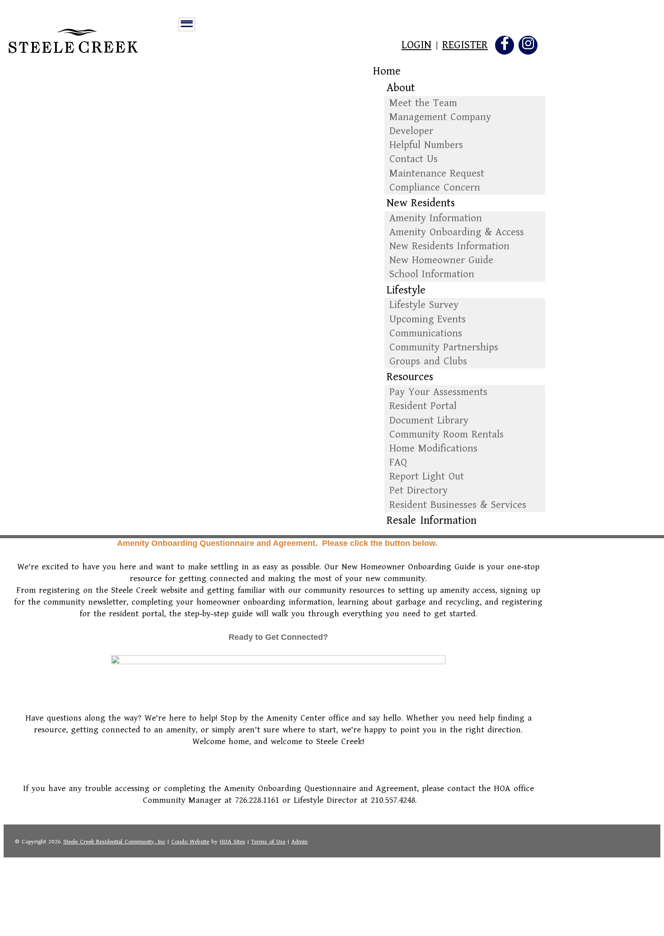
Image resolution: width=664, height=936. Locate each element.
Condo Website (190, 841)
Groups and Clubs (428, 361)
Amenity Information (435, 218)
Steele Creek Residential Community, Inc (114, 841)
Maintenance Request (436, 173)
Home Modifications (433, 448)
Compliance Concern (434, 187)
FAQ (398, 462)
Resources (410, 377)
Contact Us (413, 159)
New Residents (421, 203)
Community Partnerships (443, 347)
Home (387, 71)
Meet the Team (423, 103)
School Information (431, 274)
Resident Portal (423, 406)
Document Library (428, 420)
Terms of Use (268, 841)
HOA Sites (232, 841)
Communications (425, 333)
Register (465, 45)
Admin (299, 841)
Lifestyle (406, 290)
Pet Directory (418, 490)
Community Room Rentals (446, 434)
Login (416, 45)
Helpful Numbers (426, 145)
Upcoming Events (427, 319)
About (401, 88)
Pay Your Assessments (438, 392)
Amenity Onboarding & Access (456, 232)
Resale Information (432, 521)
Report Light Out (426, 476)
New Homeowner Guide (441, 260)
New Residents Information (449, 246)
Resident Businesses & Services (457, 505)
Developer (411, 131)
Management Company (440, 117)
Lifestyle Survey (423, 305)
